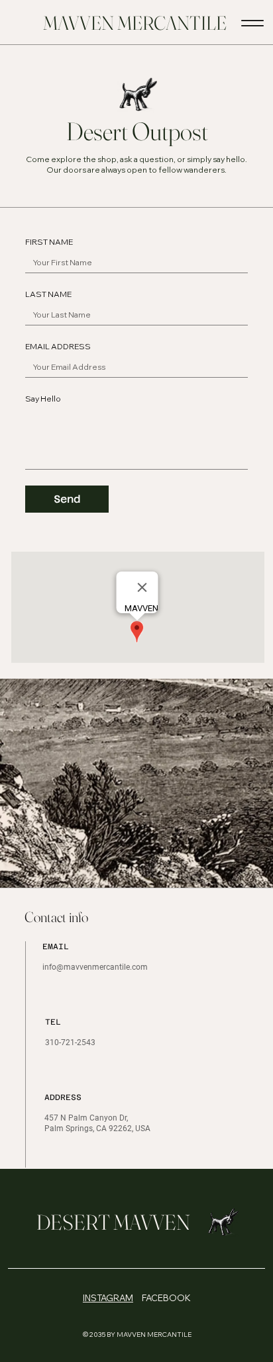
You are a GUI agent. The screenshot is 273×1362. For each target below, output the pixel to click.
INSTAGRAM (108, 1298)
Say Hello (43, 399)
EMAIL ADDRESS (58, 346)
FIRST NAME (49, 242)
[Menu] (253, 23)
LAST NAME (48, 294)
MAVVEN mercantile (135, 22)
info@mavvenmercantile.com (95, 967)
